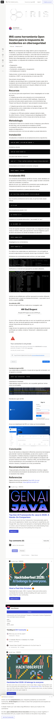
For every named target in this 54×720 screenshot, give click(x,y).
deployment (18, 46)
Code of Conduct (25, 555)
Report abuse (35, 555)
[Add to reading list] (3, 61)
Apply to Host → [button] (14, 598)
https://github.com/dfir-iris (30, 482)
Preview (22, 550)
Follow (29, 612)
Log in (39, 2)
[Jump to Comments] (3, 55)
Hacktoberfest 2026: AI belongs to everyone (25, 682)
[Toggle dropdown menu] (49, 487)
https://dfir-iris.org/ (33, 480)
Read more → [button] (13, 531)
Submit (15, 550)
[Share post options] (2, 71)
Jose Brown (16, 28)
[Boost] (3, 65)
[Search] (6, 2)
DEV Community (20, 630)
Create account (47, 2)
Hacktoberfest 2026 (36, 686)
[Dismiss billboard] (52, 697)
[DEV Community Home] (2, 2)
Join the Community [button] (8, 717)
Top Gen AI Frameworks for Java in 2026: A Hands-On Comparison (29, 516)
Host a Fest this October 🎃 (21, 588)
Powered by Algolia (29, 2)
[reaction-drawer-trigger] (3, 50)
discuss (12, 46)
